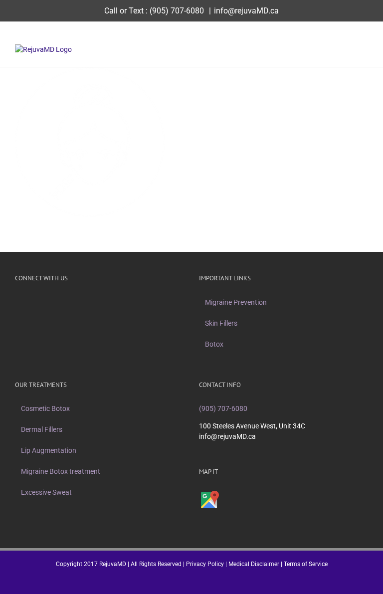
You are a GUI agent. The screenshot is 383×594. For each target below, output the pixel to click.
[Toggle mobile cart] (346, 49)
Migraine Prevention (236, 302)
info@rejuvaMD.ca (246, 10)
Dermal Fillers (41, 429)
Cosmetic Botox (45, 408)
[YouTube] (113, 302)
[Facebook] (74, 302)
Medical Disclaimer (253, 564)
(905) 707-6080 (177, 10)
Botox (214, 344)
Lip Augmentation (48, 450)
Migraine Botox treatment (60, 471)
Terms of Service (306, 564)
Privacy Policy (205, 564)
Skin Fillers (221, 323)
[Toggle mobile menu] (364, 49)
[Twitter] (87, 302)
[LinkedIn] (126, 302)
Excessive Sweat (46, 492)
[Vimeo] (100, 302)
